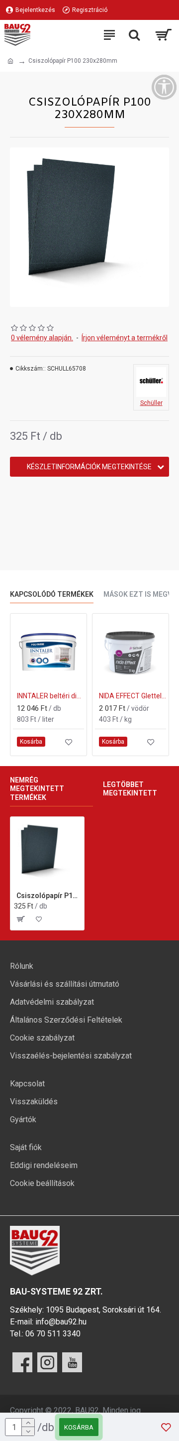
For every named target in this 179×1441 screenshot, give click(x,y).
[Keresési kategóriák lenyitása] (134, 35)
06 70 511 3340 (53, 1333)
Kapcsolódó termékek (51, 594)
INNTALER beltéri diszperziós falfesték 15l (50, 696)
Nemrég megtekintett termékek (37, 788)
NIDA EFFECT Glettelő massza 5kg (132, 696)
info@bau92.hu (61, 1321)
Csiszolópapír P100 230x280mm (48, 896)
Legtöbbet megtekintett (130, 789)
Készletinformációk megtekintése (89, 467)
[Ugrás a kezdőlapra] (10, 61)
